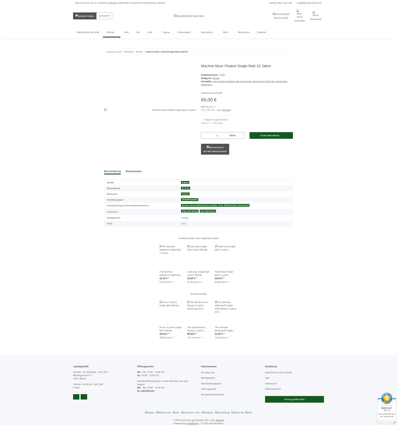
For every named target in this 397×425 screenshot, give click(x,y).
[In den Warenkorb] (106, 62)
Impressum (271, 383)
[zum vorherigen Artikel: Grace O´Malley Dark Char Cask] (283, 51)
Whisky (216, 78)
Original (185, 182)
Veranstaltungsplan (211, 383)
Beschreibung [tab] (112, 171)
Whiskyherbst (208, 377)
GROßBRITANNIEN (190, 200)
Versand (226, 110)
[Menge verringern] (204, 135)
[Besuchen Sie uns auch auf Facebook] (76, 397)
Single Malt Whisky (190, 211)
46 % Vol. (185, 188)
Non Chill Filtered (208, 211)
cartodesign (192, 423)
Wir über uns (208, 372)
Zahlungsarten (208, 388)
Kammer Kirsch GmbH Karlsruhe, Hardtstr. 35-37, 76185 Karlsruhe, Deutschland (215, 205)
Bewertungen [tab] (134, 171)
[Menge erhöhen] (241, 135)
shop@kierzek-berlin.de (309, 2)
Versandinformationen (212, 394)
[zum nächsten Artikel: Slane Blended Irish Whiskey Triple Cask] (289, 51)
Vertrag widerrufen (294, 399)
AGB (267, 377)
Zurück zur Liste (114, 51)
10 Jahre (185, 194)
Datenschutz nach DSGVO (278, 372)
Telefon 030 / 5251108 (280, 2)
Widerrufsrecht (273, 388)
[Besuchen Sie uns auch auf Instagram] (84, 397)
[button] (300, 16)
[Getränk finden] (84, 15)
